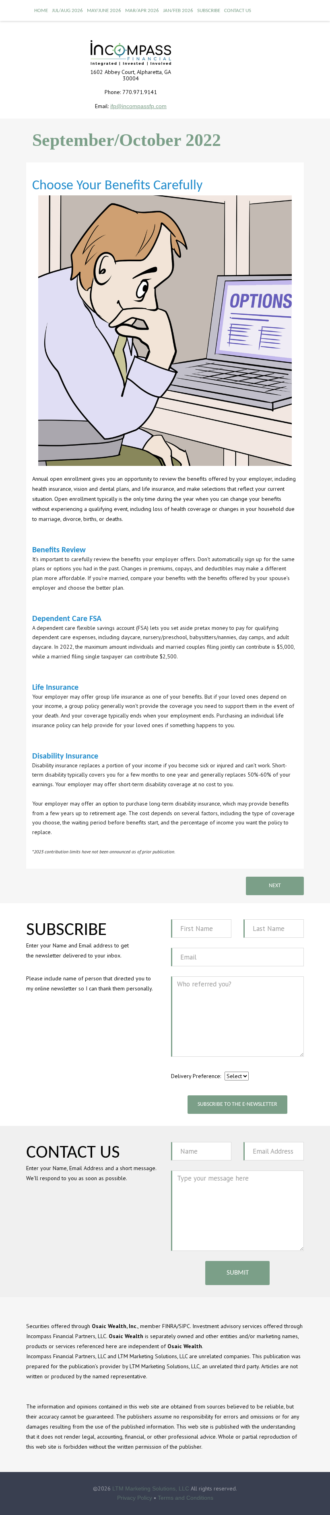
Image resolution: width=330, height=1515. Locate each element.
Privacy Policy (134, 1497)
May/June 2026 (104, 10)
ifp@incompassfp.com (138, 106)
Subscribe (208, 10)
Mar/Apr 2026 (142, 10)
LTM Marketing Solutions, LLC (150, 1488)
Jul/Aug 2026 (67, 10)
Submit (238, 1272)
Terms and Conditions (185, 1497)
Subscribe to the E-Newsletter (237, 1104)
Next (275, 886)
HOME (41, 10)
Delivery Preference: (196, 1076)
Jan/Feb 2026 (178, 10)
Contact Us (237, 10)
